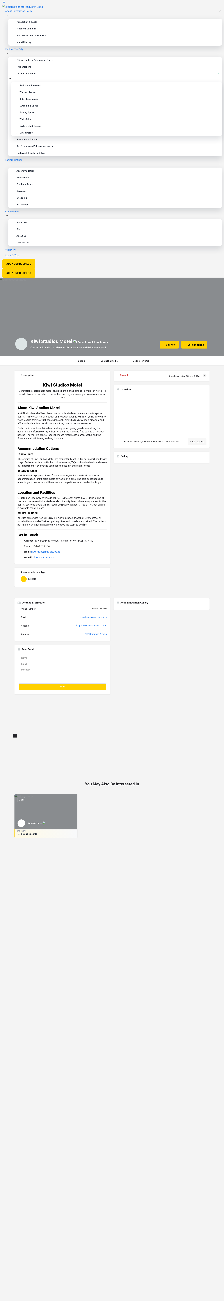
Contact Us (22, 242)
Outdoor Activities (26, 73)
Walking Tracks (28, 92)
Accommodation (25, 171)
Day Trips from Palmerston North (34, 146)
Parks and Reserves (30, 85)
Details (81, 361)
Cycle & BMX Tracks (30, 126)
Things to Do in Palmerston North (34, 60)
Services (20, 191)
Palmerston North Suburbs (31, 35)
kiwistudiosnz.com (44, 557)
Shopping (21, 198)
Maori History (23, 42)
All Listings (22, 204)
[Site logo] (22, 6)
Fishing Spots (27, 112)
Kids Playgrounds (29, 99)
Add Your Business (18, 263)
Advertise (21, 222)
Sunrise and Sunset (27, 139)
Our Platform (12, 211)
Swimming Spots (29, 105)
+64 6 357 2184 (41, 546)
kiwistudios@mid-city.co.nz (45, 551)
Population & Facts (26, 22)
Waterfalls (25, 119)
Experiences (22, 177)
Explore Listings (13, 160)
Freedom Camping (26, 28)
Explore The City (14, 49)
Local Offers (12, 255)
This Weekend (23, 66)
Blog (18, 229)
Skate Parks (26, 132)
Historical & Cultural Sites (30, 153)
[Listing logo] (21, 344)
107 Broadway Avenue (96, 634)
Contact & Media (109, 361)
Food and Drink (24, 184)
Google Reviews (141, 361)
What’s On (10, 249)
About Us (21, 236)
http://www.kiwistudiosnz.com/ (91, 625)
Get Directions (197, 441)
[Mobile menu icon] (112, 2)
